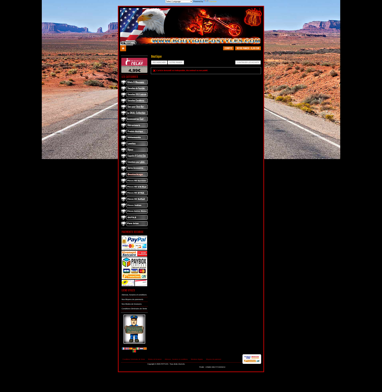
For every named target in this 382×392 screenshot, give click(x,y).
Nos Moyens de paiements (132, 299)
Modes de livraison (155, 359)
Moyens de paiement (213, 359)
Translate (213, 1)
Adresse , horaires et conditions (176, 359)
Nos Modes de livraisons (132, 304)
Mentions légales (197, 359)
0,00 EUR (255, 48)
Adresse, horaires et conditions (134, 295)
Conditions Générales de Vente (134, 309)
